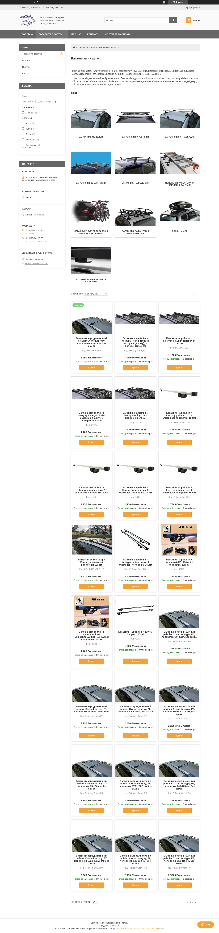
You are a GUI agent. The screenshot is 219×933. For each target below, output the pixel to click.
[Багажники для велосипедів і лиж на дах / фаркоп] (91, 211)
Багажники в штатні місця (91, 183)
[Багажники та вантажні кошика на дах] (135, 211)
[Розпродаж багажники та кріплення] (91, 259)
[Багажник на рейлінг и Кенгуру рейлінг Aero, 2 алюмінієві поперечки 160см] (135, 539)
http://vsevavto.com (34, 259)
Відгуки (26, 67)
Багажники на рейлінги (135, 137)
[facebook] (72, 93)
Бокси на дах (179, 231)
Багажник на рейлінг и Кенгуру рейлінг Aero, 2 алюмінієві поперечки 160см (135, 562)
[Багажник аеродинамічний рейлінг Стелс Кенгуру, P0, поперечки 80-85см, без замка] (179, 612)
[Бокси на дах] (180, 211)
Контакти (93, 34)
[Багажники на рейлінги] (135, 117)
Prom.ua (124, 923)
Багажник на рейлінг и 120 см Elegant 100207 (135, 633)
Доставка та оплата (118, 34)
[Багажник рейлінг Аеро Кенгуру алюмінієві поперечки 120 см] (91, 539)
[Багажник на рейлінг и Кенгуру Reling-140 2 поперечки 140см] (135, 393)
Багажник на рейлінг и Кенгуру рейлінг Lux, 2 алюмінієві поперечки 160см (179, 490)
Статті (25, 73)
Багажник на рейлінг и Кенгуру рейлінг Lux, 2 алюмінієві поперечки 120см (179, 415)
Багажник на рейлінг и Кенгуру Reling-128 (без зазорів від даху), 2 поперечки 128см (91, 417)
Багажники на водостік (135, 183)
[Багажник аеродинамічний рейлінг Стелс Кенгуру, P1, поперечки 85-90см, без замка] (91, 686)
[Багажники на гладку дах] (180, 117)
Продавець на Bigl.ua (109, 926)
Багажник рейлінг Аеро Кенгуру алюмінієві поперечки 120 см (91, 562)
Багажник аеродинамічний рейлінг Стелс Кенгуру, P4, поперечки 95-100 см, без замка (91, 785)
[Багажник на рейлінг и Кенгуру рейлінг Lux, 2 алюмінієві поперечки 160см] (179, 467)
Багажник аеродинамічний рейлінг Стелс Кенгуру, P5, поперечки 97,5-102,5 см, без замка (135, 785)
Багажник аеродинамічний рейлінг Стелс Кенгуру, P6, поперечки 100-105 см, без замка (179, 785)
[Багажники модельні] (91, 117)
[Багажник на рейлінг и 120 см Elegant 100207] (135, 612)
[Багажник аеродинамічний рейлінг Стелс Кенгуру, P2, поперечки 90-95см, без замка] (135, 686)
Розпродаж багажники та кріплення (91, 280)
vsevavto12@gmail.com (36, 263)
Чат (208, 924)
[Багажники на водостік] (135, 163)
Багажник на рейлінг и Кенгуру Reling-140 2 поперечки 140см (135, 415)
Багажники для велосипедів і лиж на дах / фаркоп (91, 232)
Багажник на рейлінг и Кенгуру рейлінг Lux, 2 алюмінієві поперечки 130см (91, 490)
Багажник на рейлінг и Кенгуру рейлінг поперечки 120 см (179, 341)
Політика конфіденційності (151, 929)
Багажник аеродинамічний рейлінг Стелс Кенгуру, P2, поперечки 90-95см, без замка (135, 709)
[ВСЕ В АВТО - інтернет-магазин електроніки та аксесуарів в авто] (27, 26)
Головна (27, 34)
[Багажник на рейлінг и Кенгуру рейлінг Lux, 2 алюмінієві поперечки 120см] (179, 393)
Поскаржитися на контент (126, 929)
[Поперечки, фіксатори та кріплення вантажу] (180, 163)
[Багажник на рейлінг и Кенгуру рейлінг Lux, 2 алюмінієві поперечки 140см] (135, 467)
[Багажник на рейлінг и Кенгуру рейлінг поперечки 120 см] (179, 318)
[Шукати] (173, 20)
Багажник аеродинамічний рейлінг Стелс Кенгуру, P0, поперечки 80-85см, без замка (179, 634)
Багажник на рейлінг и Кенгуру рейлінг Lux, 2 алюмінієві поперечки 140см (135, 490)
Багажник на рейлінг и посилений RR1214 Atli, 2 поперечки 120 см (179, 562)
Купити (91, 367)
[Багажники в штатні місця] (91, 163)
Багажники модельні (91, 137)
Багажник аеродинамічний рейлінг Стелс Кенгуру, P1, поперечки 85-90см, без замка (91, 709)
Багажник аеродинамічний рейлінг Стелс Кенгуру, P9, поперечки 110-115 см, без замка (179, 859)
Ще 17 (28, 147)
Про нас (76, 34)
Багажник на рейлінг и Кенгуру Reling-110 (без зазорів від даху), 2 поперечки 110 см (135, 342)
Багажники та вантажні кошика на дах (135, 232)
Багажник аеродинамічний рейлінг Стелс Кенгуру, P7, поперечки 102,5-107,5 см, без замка (91, 859)
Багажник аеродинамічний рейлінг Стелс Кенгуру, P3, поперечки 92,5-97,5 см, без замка (179, 710)
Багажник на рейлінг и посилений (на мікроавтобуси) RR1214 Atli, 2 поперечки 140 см (92, 635)
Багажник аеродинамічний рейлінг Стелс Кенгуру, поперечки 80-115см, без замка (91, 342)
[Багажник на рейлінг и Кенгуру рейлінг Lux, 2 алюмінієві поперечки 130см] (91, 467)
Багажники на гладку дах (179, 137)
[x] (76, 93)
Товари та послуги (50, 34)
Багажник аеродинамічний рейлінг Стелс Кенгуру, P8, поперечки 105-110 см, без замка (135, 859)
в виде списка (198, 294)
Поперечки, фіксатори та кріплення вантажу (179, 184)
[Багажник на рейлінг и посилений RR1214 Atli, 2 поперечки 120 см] (179, 539)
